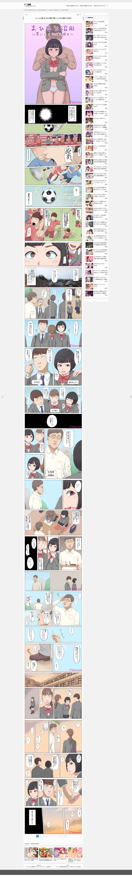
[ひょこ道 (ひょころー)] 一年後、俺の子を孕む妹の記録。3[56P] (100, 37)
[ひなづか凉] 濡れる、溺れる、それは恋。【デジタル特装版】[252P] (100, 141)
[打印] (78, 15)
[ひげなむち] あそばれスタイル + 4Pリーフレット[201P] (100, 182)
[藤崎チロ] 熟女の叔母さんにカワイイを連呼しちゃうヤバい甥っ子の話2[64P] (100, 154)
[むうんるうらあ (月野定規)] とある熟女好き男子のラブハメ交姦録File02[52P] (100, 251)
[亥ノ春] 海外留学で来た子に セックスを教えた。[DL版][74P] (100, 237)
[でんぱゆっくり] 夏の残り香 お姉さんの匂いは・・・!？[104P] (100, 217)
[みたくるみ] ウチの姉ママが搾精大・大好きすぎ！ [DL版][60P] (100, 196)
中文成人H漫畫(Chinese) (72, 5)
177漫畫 (27, 4)
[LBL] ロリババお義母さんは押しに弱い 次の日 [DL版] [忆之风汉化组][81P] (100, 224)
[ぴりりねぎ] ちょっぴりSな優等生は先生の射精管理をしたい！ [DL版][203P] (100, 168)
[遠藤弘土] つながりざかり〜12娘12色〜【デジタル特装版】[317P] (74, 860)
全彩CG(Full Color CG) (99, 5)
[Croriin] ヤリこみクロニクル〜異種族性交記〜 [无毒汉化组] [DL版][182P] (100, 279)
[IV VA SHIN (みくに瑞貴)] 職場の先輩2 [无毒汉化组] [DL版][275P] (100, 258)
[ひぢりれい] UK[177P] (99, 118)
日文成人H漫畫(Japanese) (86, 5)
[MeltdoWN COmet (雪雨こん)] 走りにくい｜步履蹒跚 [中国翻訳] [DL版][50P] (100, 127)
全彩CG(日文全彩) (35, 843)
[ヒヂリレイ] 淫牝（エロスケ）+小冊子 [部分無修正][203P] (100, 78)
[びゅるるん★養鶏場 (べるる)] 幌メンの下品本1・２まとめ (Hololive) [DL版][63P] (100, 113)
